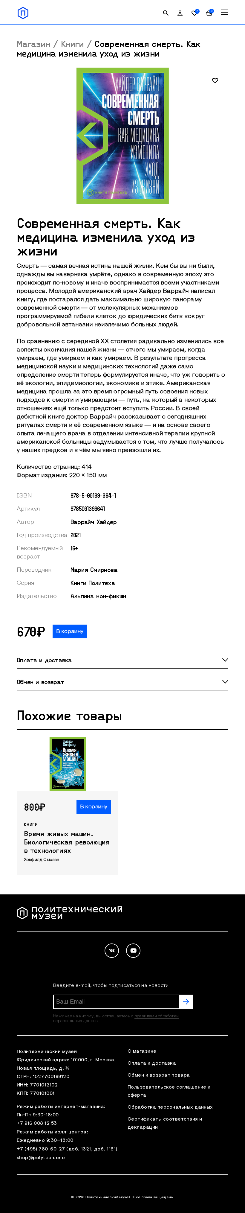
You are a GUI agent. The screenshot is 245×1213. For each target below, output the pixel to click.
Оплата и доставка (44, 659)
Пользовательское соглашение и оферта (169, 1091)
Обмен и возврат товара (159, 1075)
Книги (72, 44)
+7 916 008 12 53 (37, 1123)
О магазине (142, 1051)
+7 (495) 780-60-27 (41, 1149)
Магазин (33, 44)
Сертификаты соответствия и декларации (165, 1123)
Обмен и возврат (40, 681)
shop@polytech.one (41, 1158)
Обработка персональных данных (170, 1107)
